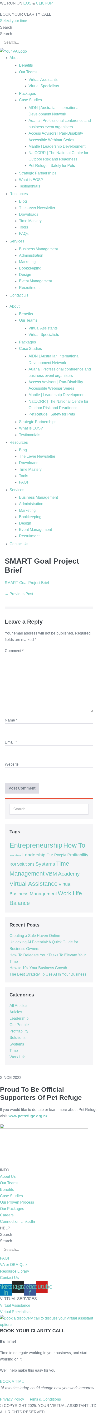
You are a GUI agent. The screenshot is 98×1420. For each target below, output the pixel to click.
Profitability (77, 855)
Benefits (26, 65)
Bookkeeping (30, 268)
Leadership (33, 854)
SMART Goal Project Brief (27, 583)
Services (17, 241)
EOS (27, 3)
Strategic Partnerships (37, 173)
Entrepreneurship (36, 845)
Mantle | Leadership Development (57, 146)
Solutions (25, 864)
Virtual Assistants (43, 80)
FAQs (24, 234)
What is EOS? (31, 180)
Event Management (35, 281)
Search (6, 27)
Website (12, 764)
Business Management (38, 249)
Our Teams (28, 72)
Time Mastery (30, 221)
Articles (16, 1012)
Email (11, 742)
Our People (56, 855)
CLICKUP (44, 3)
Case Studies (30, 100)
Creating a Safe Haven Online (35, 936)
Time (14, 1051)
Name (11, 720)
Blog (23, 201)
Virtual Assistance (34, 884)
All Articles (18, 1006)
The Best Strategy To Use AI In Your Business (48, 974)
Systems (45, 864)
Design (25, 275)
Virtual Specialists (44, 86)
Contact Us (19, 295)
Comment (14, 651)
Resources (19, 194)
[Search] (82, 809)
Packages (27, 93)
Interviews (15, 855)
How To (74, 845)
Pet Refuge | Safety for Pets (52, 166)
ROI (13, 864)
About (15, 58)
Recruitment (29, 288)
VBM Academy (62, 874)
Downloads (28, 214)
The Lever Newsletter (37, 208)
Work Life (17, 1057)
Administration (31, 255)
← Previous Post (19, 594)
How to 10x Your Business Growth (38, 968)
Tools (23, 227)
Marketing (27, 262)
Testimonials (29, 186)
